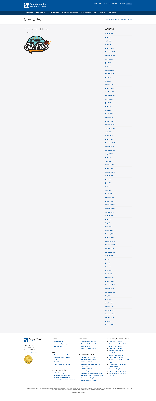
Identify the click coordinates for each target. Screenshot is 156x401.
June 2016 (108, 321)
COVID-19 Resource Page (89, 380)
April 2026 (108, 41)
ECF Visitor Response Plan (62, 375)
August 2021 (109, 154)
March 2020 (108, 194)
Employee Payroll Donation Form (91, 364)
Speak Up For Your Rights (117, 357)
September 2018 (110, 252)
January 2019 (109, 237)
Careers (114, 4)
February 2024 (109, 84)
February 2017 (109, 306)
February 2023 (109, 117)
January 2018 (109, 281)
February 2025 (109, 70)
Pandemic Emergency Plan (62, 377)
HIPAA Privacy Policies (115, 346)
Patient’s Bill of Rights (116, 351)
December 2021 (110, 143)
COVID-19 (122, 4)
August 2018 (109, 256)
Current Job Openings (60, 344)
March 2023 (108, 114)
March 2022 (108, 135)
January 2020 (109, 201)
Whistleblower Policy (115, 353)
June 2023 (108, 106)
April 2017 (108, 299)
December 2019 (110, 205)
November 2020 (110, 172)
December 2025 (110, 52)
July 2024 (108, 77)
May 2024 (108, 81)
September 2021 (110, 150)
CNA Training (58, 346)
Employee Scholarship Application (92, 373)
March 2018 (108, 274)
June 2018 (108, 263)
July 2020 (108, 179)
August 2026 (109, 34)
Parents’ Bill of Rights (115, 348)
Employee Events (86, 362)
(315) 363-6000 (33, 352)
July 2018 (108, 259)
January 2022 (109, 139)
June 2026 (108, 37)
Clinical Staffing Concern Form (118, 371)
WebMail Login (85, 371)
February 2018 (109, 277)
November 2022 (110, 125)
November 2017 (110, 288)
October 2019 (109, 212)
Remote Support (86, 368)
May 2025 (108, 66)
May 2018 (108, 266)
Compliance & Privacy (115, 341)
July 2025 (108, 63)
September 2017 (110, 292)
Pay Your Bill (106, 4)
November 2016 (110, 314)
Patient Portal (97, 4)
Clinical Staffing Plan (115, 369)
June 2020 (108, 183)
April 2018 (108, 270)
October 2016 (109, 317)
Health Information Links (89, 348)
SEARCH (129, 4)
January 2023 (109, 121)
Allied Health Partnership (61, 355)
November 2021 (110, 146)
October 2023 (109, 92)
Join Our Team (58, 341)
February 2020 (109, 197)
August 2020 (109, 176)
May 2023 (108, 110)
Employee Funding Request (89, 378)
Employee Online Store (88, 357)
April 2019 (108, 226)
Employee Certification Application (92, 375)
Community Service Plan (88, 341)
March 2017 (108, 303)
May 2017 (108, 296)
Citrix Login (84, 366)
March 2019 (108, 230)
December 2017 (110, 285)
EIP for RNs (57, 362)
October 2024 (109, 74)
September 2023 (110, 95)
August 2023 (109, 99)
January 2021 (109, 168)
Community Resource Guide (90, 344)
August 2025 (109, 59)
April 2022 (108, 132)
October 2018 (109, 248)
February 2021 (109, 165)
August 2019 (109, 216)
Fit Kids (56, 359)
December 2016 (110, 310)
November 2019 (110, 208)
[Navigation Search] (120, 13)
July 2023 (108, 103)
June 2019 (108, 219)
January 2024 (109, 88)
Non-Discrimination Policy (117, 355)
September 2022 (110, 128)
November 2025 (110, 55)
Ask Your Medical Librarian (62, 357)
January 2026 (109, 48)
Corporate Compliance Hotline (118, 344)
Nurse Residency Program (62, 364)
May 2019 (108, 223)
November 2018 (110, 245)
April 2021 (108, 161)
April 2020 (108, 190)
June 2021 (108, 157)
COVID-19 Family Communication (64, 373)
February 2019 (109, 234)
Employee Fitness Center (89, 359)
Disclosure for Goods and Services (64, 380)
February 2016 (109, 325)
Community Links (86, 346)
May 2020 (108, 186)
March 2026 (108, 44)
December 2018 (110, 241)
